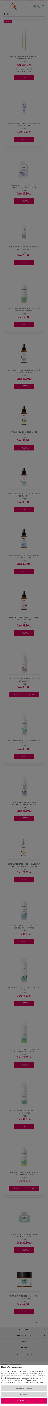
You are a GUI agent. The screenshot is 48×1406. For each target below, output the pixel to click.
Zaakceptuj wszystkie (24, 1401)
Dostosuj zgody (24, 1394)
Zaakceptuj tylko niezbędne (24, 1388)
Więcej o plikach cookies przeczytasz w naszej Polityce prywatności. (23, 1382)
